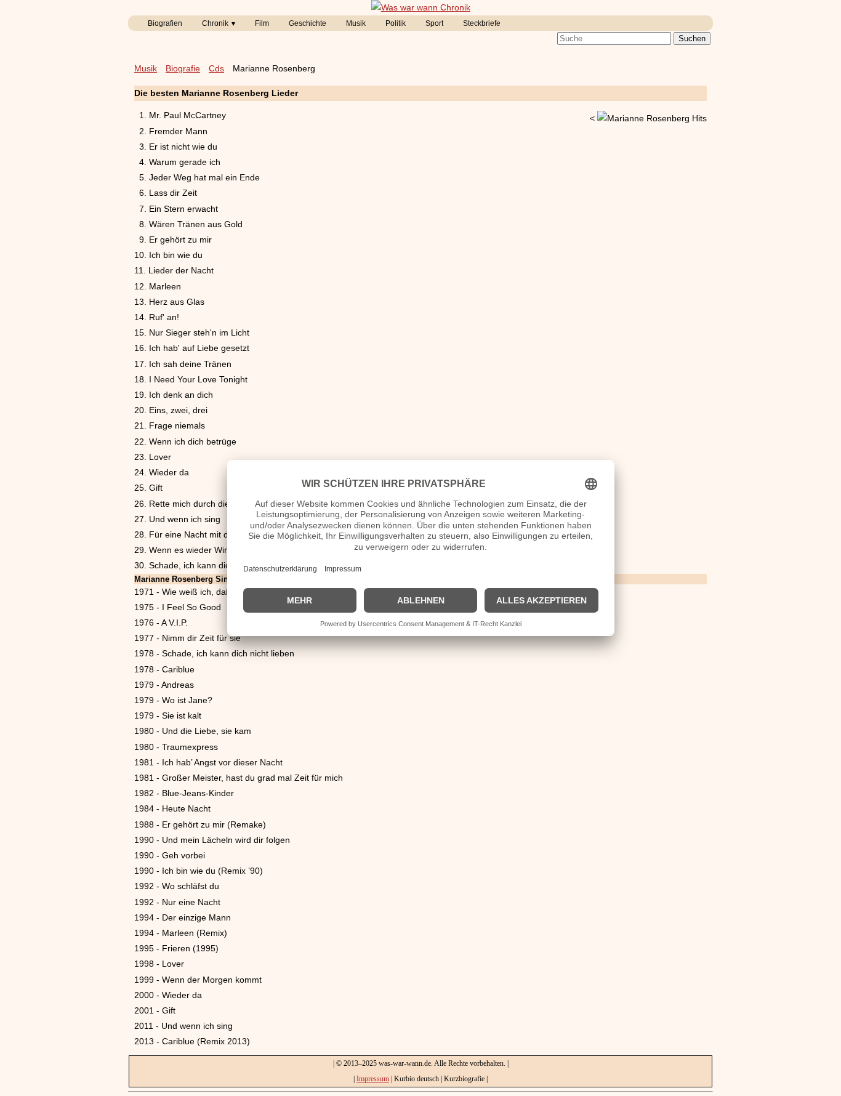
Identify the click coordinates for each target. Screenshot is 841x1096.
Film (262, 23)
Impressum (372, 1078)
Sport (434, 23)
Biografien (165, 23)
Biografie (183, 68)
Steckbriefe (482, 23)
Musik (356, 23)
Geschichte (307, 23)
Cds (216, 68)
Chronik (215, 23)
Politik (395, 23)
